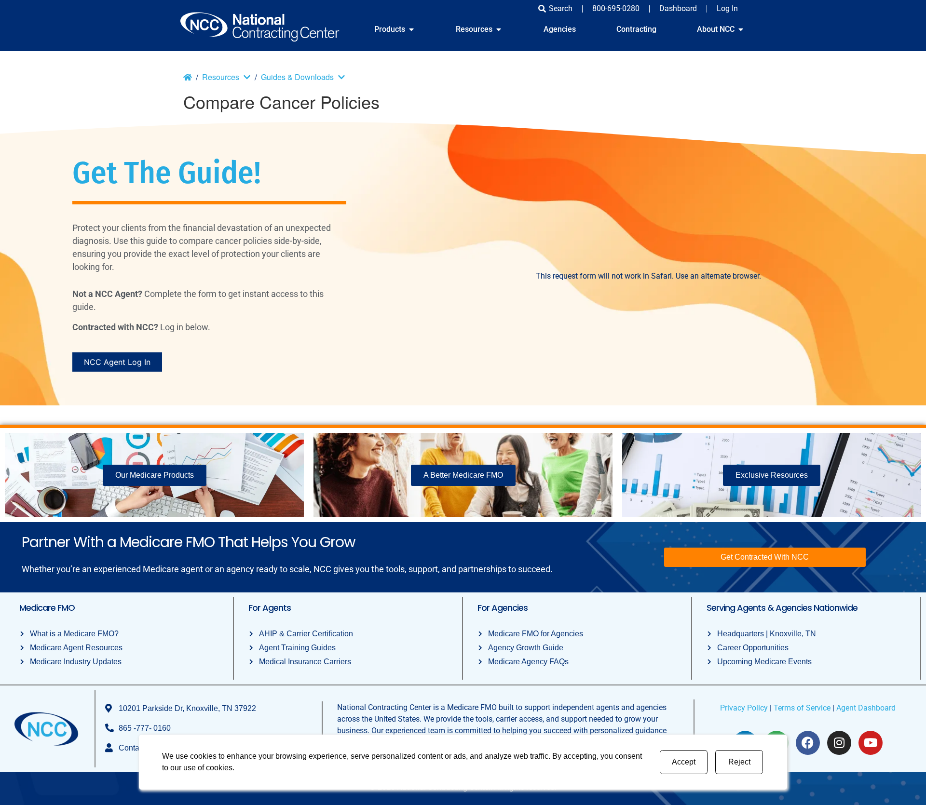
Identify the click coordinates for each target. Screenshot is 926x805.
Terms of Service (802, 707)
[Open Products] (411, 29)
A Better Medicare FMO (463, 475)
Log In (727, 8)
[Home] (187, 77)
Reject (739, 762)
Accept (683, 762)
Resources (220, 76)
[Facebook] (808, 743)
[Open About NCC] (741, 29)
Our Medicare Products (154, 475)
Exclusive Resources (771, 475)
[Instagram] (839, 743)
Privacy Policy (744, 707)
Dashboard (678, 8)
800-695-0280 (616, 8)
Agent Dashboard (866, 707)
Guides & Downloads (297, 76)
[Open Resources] (499, 29)
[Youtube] (870, 743)
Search (560, 8)
